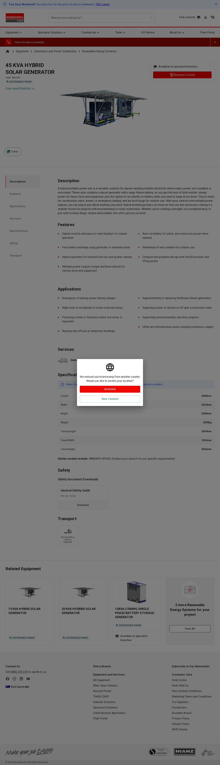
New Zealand (110, 398)
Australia (110, 389)
